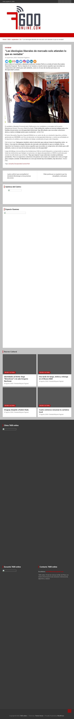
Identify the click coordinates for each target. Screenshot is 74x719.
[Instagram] (24, 61)
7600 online (23, 716)
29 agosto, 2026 (8, 383)
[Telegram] (6, 61)
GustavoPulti (26, 163)
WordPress (60, 716)
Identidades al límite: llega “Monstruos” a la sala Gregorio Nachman (16, 379)
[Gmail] (13, 61)
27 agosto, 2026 (8, 412)
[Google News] (17, 61)
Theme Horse (39, 716)
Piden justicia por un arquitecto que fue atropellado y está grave (55, 175)
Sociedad (8, 47)
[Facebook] (27, 61)
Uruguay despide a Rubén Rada (16, 410)
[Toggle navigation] (5, 35)
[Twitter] (20, 61)
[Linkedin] (31, 61)
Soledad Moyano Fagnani (21, 383)
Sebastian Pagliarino (24, 57)
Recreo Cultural (10, 352)
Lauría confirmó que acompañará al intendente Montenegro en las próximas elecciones (19, 176)
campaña (11, 163)
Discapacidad (18, 163)
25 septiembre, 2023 (11, 57)
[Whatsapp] (10, 61)
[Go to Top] (69, 711)
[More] (34, 61)
